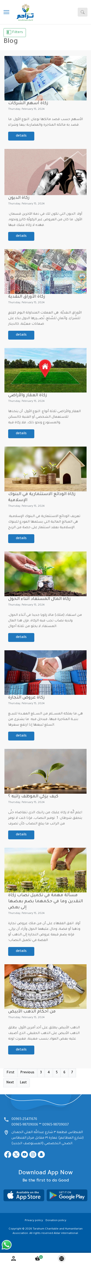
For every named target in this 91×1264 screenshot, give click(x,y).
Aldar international (66, 1233)
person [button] (13, 1258)
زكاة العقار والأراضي (27, 395)
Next (10, 1083)
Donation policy (56, 1220)
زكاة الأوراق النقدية (26, 297)
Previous (27, 1073)
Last (23, 1083)
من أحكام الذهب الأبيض (32, 1011)
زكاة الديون (18, 198)
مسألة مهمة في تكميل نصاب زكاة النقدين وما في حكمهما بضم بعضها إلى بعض (45, 901)
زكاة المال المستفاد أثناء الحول (39, 599)
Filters (17, 32)
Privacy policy (34, 1220)
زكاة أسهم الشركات (28, 103)
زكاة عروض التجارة (26, 698)
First (10, 1073)
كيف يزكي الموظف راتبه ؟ (33, 796)
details (21, 136)
